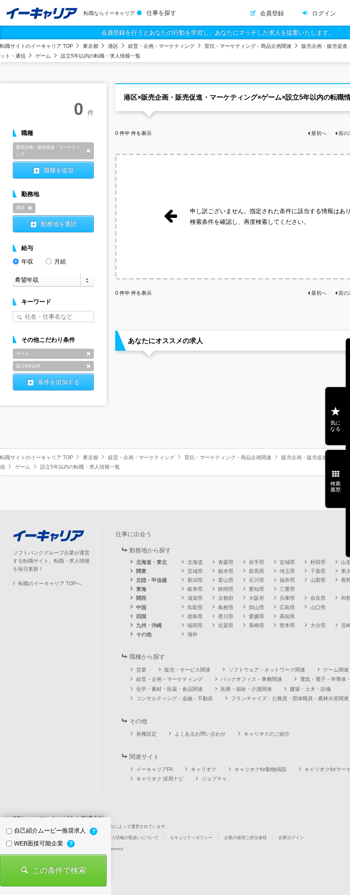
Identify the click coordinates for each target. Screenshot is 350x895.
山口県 (318, 607)
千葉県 (318, 571)
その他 (144, 634)
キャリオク (203, 769)
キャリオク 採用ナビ (160, 779)
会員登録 (272, 13)
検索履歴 (335, 487)
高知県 (287, 616)
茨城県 (195, 571)
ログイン (324, 13)
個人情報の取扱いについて (132, 837)
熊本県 (287, 625)
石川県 (256, 580)
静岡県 (225, 589)
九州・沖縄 (149, 625)
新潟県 (195, 580)
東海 (141, 589)
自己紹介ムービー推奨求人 (51, 830)
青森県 (225, 562)
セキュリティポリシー (191, 837)
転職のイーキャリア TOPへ (49, 584)
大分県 (318, 625)
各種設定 (146, 734)
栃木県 (225, 571)
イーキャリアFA (154, 769)
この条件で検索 (59, 870)
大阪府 (256, 598)
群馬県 (256, 571)
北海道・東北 (151, 562)
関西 (141, 598)
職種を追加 (58, 170)
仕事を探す (161, 12)
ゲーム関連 (336, 670)
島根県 (225, 607)
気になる (335, 426)
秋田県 (318, 562)
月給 (60, 261)
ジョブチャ (214, 779)
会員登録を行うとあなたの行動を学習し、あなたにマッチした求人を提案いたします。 (217, 32)
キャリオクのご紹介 (267, 734)
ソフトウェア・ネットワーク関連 (266, 670)
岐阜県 (195, 589)
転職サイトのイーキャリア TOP (36, 46)
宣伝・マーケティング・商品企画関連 (248, 46)
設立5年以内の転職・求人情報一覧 (100, 56)
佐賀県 (225, 625)
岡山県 (256, 607)
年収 (27, 261)
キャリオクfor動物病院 (260, 769)
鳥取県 (195, 607)
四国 (141, 616)
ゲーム (43, 56)
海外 (192, 634)
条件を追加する (58, 382)
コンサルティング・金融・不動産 (174, 698)
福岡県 (195, 625)
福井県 (287, 580)
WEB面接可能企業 (39, 843)
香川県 (225, 616)
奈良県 (318, 598)
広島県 (287, 607)
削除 (88, 151)
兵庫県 (287, 598)
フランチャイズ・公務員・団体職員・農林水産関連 (290, 698)
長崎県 (256, 625)
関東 (141, 571)
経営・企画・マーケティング (161, 46)
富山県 (225, 580)
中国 (141, 607)
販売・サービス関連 (187, 670)
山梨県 (318, 580)
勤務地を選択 (58, 223)
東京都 (90, 46)
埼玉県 (287, 571)
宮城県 (287, 562)
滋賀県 (195, 598)
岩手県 (256, 562)
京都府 (225, 598)
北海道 (195, 562)
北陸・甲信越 (151, 580)
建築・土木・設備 (310, 689)
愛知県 (256, 589)
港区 (113, 46)
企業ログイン (291, 837)
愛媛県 (256, 616)
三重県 (287, 589)
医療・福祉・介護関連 (246, 689)
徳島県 (195, 616)
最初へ (319, 133)
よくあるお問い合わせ (200, 734)
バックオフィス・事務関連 (251, 679)
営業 (141, 670)
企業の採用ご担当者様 (245, 837)
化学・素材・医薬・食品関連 (169, 689)
